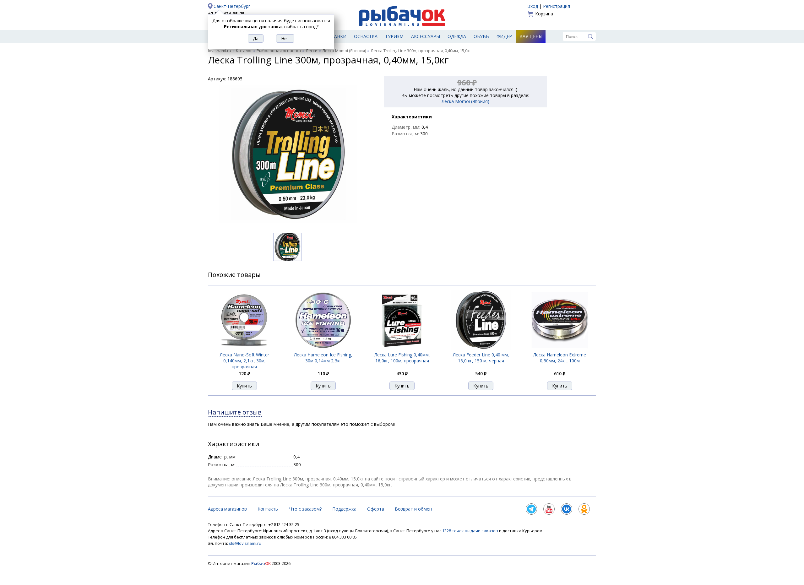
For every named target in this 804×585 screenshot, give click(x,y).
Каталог (244, 50)
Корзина (544, 14)
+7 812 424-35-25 (226, 14)
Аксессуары (425, 36)
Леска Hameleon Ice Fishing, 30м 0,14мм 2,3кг (323, 358)
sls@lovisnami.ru (245, 543)
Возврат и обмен (413, 509)
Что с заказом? (305, 509)
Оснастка (366, 36)
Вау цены (530, 36)
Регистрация (556, 6)
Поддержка (344, 509)
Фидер (504, 36)
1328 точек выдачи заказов (470, 531)
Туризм (394, 36)
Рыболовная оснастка (279, 50)
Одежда (457, 36)
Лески (312, 50)
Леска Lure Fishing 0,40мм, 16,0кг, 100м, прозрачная (402, 358)
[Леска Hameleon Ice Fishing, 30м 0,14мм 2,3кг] (323, 348)
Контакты (268, 509)
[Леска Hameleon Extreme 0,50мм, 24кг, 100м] (559, 348)
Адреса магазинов (227, 509)
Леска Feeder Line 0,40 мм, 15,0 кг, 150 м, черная (481, 358)
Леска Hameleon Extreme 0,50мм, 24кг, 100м (559, 358)
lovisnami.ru (219, 50)
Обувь (481, 36)
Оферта (375, 509)
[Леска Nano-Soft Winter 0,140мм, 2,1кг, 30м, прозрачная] (244, 348)
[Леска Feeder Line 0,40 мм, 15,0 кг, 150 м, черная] (480, 348)
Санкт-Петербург (232, 6)
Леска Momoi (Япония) (344, 50)
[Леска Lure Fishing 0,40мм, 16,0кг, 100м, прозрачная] (402, 348)
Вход (532, 6)
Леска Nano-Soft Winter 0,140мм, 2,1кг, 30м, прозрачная (244, 361)
